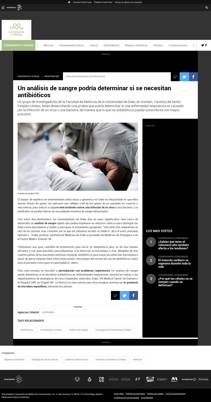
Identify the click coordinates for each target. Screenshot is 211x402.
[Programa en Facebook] (206, 45)
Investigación (52, 76)
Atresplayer (189, 379)
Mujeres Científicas (14, 359)
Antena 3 (77, 379)
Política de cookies (155, 393)
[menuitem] (48, 45)
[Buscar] (206, 7)
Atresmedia (13, 379)
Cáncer (94, 45)
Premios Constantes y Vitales (111, 359)
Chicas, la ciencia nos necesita (128, 2)
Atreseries (138, 379)
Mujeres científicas (136, 45)
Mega (126, 379)
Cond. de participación (176, 393)
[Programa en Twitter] (202, 45)
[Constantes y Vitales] (16, 30)
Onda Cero (150, 379)
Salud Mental (111, 45)
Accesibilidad (147, 397)
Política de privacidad (135, 393)
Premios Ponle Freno (103, 2)
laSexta (89, 379)
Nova (114, 379)
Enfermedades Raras (71, 45)
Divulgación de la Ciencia (45, 359)
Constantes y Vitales (28, 76)
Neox (101, 379)
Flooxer (204, 379)
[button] (38, 45)
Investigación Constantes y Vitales (113, 329)
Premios (158, 45)
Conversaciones (178, 45)
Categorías (8, 353)
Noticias (49, 45)
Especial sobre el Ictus (76, 359)
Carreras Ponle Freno (82, 2)
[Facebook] (193, 76)
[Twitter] (184, 76)
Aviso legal (119, 393)
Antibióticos (26, 329)
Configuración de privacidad (126, 397)
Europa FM (162, 379)
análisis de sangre (78, 329)
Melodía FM (174, 379)
